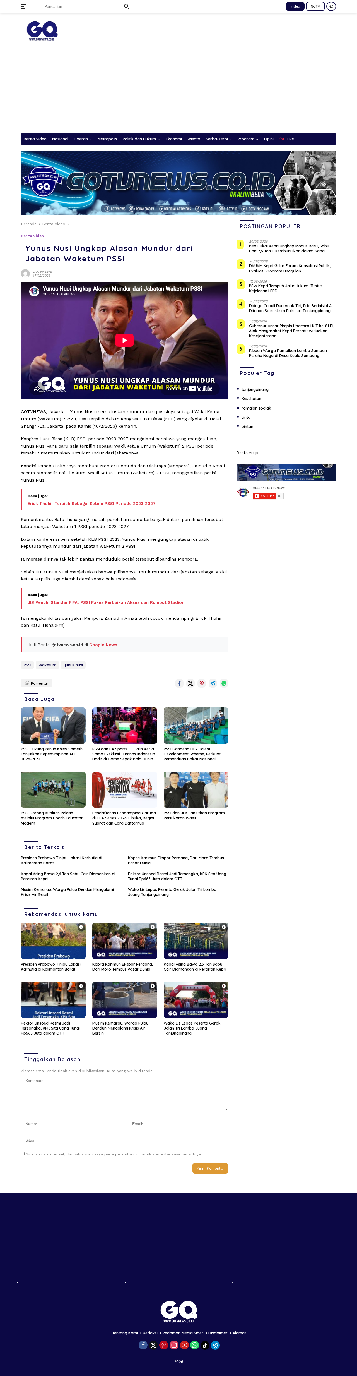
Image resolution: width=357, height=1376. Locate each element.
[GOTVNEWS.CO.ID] (42, 30)
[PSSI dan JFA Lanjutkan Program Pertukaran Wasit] (196, 790)
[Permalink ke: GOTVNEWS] (25, 273)
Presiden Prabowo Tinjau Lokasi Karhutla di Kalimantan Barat (61, 860)
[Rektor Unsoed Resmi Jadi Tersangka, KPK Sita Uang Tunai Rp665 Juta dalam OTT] (53, 1000)
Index (295, 6)
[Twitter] (153, 1345)
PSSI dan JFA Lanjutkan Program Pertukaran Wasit (194, 815)
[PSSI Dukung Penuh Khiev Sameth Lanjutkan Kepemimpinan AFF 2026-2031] (53, 725)
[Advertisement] (178, 91)
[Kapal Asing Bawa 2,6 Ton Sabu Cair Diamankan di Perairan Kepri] (196, 941)
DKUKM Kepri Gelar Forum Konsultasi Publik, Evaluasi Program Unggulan (290, 269)
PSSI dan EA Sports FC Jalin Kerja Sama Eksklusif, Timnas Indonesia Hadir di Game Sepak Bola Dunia (123, 754)
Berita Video (35, 139)
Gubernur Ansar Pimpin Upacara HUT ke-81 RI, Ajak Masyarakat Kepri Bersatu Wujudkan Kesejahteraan (291, 330)
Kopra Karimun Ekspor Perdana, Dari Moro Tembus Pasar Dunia (176, 860)
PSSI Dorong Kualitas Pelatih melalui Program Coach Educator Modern (52, 817)
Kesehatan (251, 398)
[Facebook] (143, 1345)
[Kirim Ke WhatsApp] (224, 683)
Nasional (60, 139)
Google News (103, 644)
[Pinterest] (163, 1345)
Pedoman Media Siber (183, 1333)
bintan (247, 426)
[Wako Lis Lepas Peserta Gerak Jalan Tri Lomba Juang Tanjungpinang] (196, 1000)
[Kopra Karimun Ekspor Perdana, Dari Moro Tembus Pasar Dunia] (124, 941)
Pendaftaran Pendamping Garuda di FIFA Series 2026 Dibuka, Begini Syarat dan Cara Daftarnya (124, 817)
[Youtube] (184, 1345)
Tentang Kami (125, 1333)
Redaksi (150, 1333)
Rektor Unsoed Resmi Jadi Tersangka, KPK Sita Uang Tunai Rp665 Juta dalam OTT (177, 876)
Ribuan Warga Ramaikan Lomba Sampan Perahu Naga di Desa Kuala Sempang (288, 353)
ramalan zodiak (256, 408)
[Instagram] (174, 1345)
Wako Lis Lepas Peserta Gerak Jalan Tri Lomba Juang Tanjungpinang (172, 892)
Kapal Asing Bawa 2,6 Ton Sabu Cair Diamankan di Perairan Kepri (68, 876)
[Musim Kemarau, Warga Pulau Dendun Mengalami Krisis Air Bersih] (124, 1000)
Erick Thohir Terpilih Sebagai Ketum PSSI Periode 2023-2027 (92, 503)
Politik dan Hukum (139, 139)
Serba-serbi (217, 139)
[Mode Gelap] (331, 6)
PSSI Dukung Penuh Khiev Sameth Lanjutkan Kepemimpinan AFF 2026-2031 (52, 754)
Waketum (47, 664)
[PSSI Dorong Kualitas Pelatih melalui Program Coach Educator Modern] (53, 790)
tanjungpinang (255, 389)
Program (246, 139)
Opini (269, 139)
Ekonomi (174, 139)
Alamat (239, 1333)
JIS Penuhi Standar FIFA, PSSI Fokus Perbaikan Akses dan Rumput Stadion (106, 602)
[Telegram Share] (213, 683)
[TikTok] (205, 1345)
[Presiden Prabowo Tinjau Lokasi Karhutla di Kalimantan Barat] (53, 941)
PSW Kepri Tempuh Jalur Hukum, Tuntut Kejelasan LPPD (285, 288)
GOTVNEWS (42, 272)
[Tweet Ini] (190, 683)
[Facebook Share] (179, 683)
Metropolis (107, 139)
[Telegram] (215, 1345)
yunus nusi (73, 664)
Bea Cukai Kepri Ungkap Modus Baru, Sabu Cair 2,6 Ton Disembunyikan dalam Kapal (289, 249)
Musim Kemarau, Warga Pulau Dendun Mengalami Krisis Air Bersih (67, 892)
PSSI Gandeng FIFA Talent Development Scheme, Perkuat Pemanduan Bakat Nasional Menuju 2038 (192, 754)
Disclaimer (218, 1333)
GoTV (315, 6)
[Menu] (24, 6)
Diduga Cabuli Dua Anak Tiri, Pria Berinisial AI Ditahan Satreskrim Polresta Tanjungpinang (290, 308)
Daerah (81, 139)
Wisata (193, 139)
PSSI (27, 664)
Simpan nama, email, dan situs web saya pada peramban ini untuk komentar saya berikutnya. (114, 1154)
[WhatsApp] (194, 1345)
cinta (246, 417)
